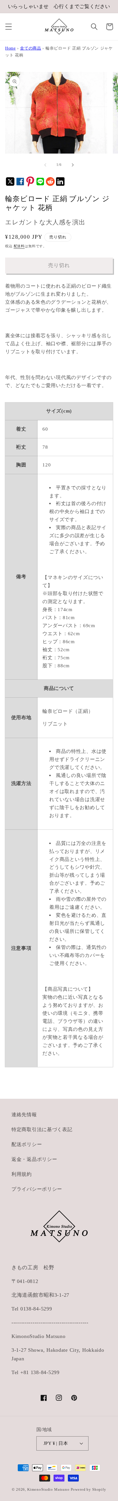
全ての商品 (30, 48)
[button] (8, 26)
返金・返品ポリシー (34, 1159)
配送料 (19, 246)
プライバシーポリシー (36, 1189)
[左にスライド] (45, 165)
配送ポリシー (26, 1144)
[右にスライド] (72, 165)
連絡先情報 (24, 1114)
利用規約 (21, 1174)
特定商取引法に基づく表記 (41, 1129)
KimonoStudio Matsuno (48, 1489)
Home (10, 48)
